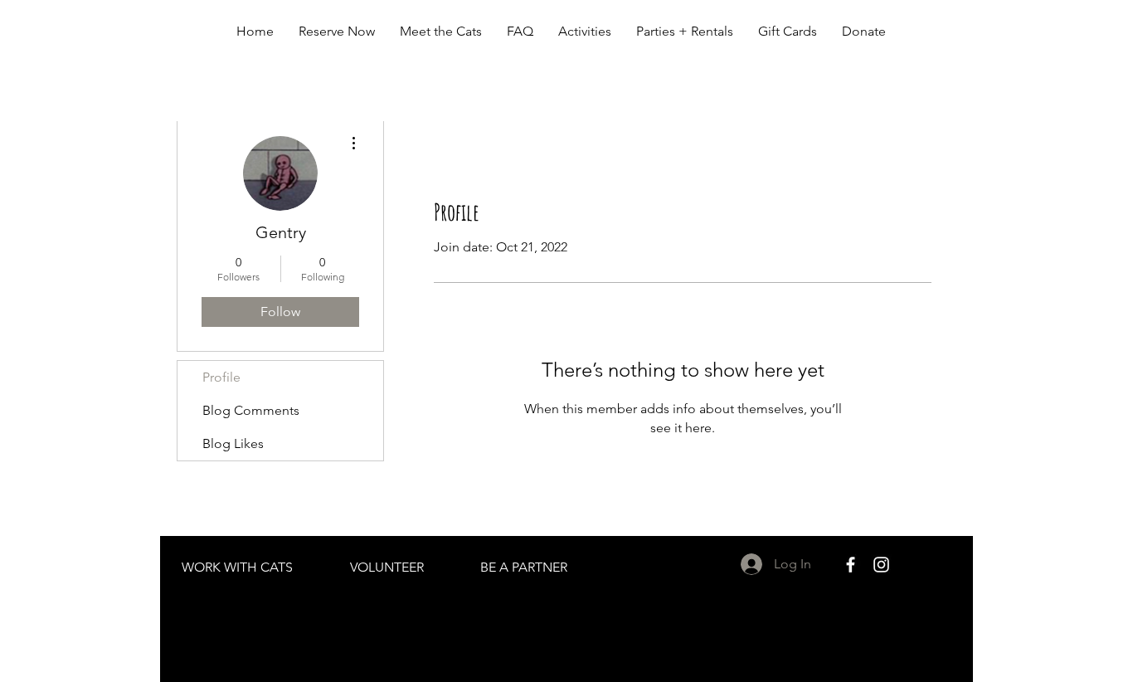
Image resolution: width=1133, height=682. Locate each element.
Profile (221, 377)
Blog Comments (250, 410)
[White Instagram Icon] (881, 564)
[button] (440, 31)
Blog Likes (233, 443)
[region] (238, 580)
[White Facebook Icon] (850, 564)
